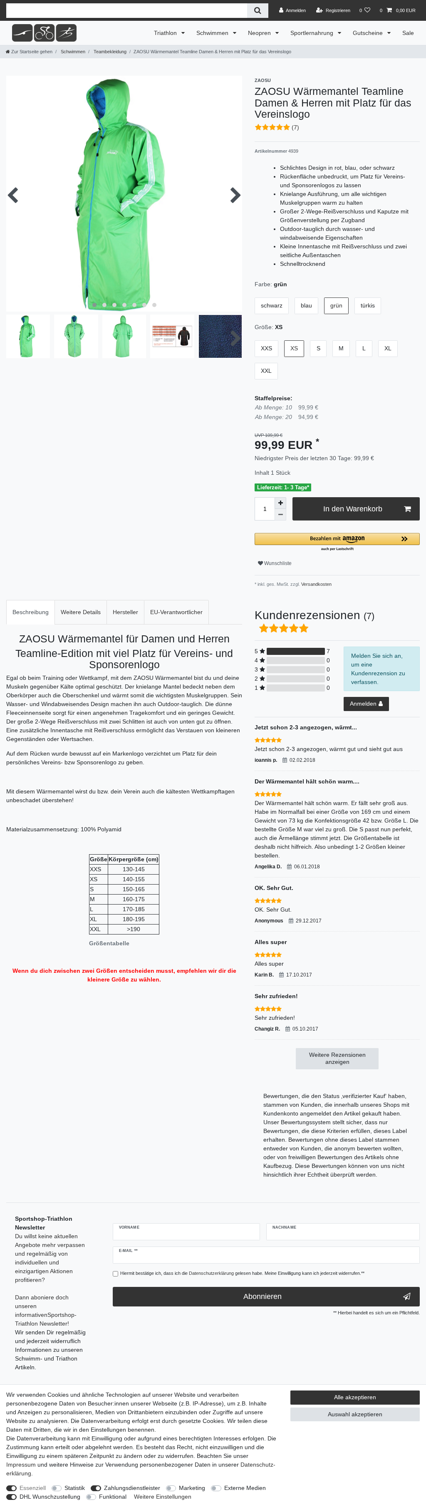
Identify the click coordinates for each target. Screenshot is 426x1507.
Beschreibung (30, 612)
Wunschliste (277, 563)
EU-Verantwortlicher (176, 612)
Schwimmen (213, 33)
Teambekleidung (109, 51)
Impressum (21, 1464)
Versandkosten (316, 584)
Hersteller (125, 612)
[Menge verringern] (280, 515)
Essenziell (33, 1488)
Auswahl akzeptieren (355, 1414)
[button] (337, 542)
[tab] (30, 612)
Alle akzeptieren (355, 1397)
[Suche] (257, 10)
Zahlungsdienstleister (132, 1488)
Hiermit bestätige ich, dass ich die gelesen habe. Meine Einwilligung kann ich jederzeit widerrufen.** (242, 1273)
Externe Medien (245, 1488)
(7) (295, 127)
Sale (408, 33)
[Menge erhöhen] (280, 503)
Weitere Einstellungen (162, 1496)
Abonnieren (262, 1296)
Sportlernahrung (312, 33)
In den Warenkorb (352, 509)
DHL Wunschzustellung (50, 1496)
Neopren (260, 33)
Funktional (112, 1496)
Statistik (74, 1488)
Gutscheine (368, 33)
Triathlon (166, 33)
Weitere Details (81, 612)
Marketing (192, 1488)
